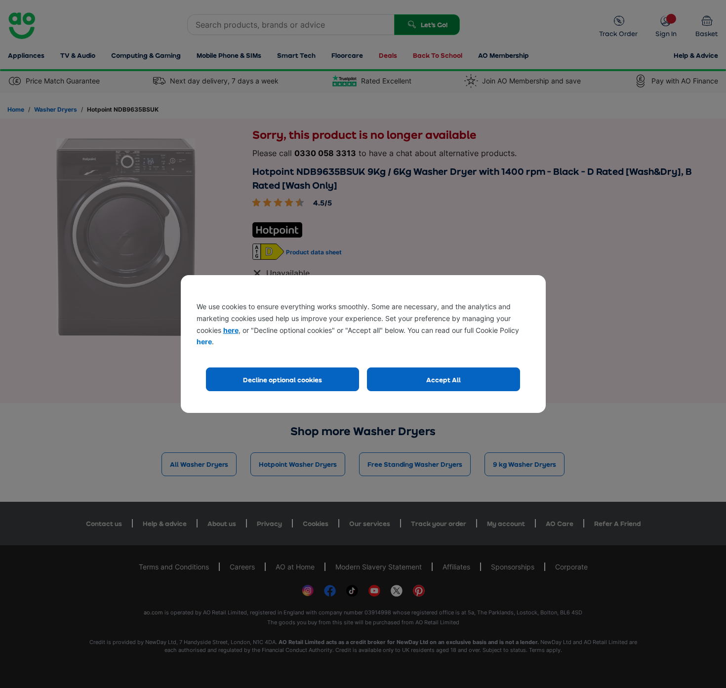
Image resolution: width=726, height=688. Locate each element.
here (231, 330)
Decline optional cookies (282, 379)
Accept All (443, 379)
